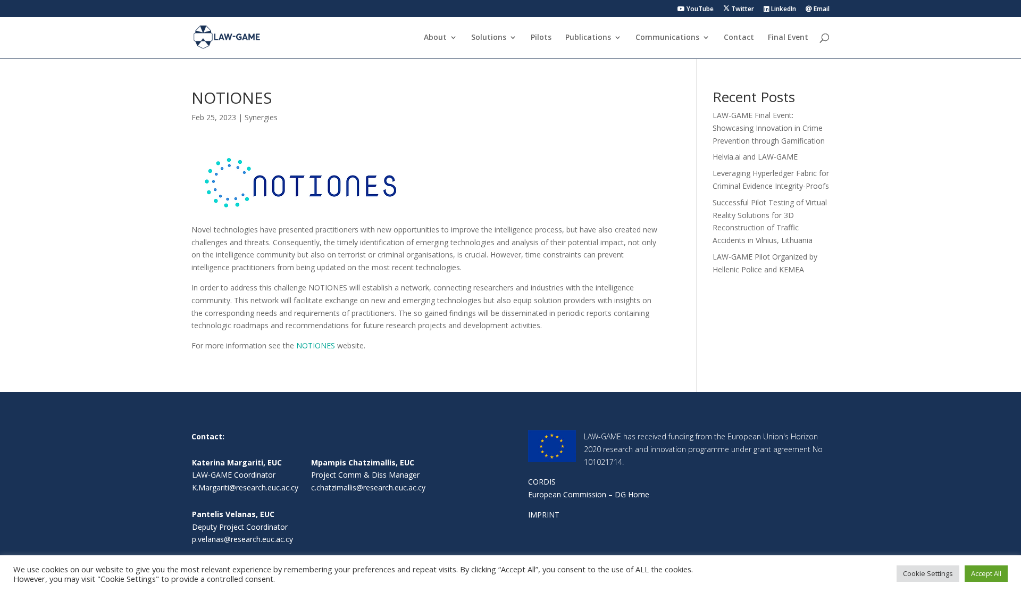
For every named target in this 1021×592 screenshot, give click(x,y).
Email (821, 9)
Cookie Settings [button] (928, 573)
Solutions (488, 38)
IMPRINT (543, 515)
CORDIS (542, 482)
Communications (667, 38)
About (435, 38)
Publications (588, 38)
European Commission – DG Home (588, 494)
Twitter (742, 9)
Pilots (541, 38)
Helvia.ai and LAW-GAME (755, 157)
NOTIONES (315, 345)
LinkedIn (782, 9)
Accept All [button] (986, 573)
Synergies (261, 117)
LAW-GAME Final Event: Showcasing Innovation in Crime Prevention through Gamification (769, 128)
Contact (739, 38)
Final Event (788, 38)
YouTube (699, 9)
